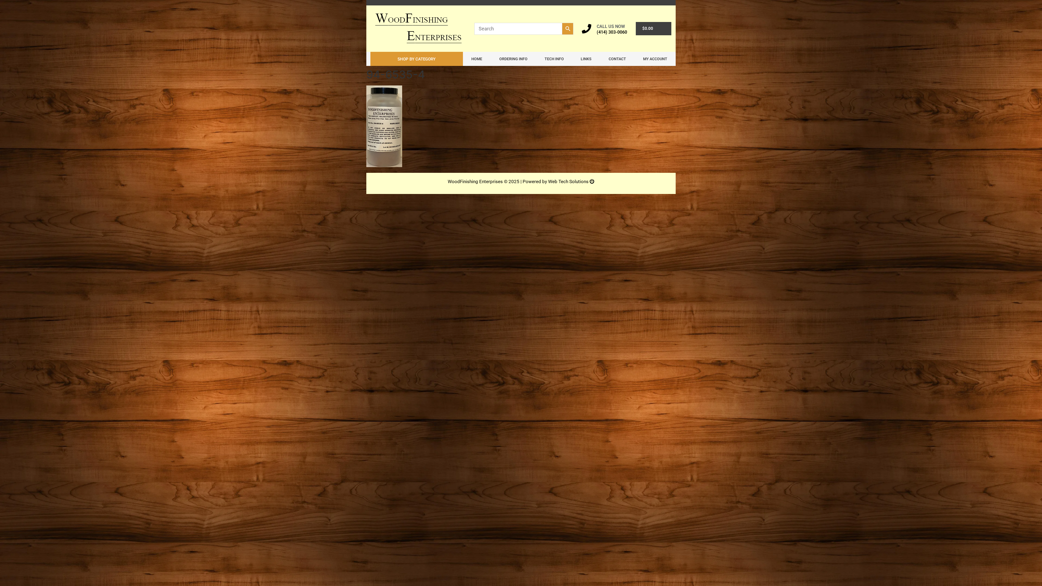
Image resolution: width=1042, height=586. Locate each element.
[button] (416, 59)
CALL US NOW (611, 26)
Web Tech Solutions (569, 181)
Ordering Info (513, 59)
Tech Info (554, 59)
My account (655, 59)
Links (586, 59)
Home (476, 59)
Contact (617, 59)
